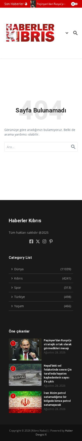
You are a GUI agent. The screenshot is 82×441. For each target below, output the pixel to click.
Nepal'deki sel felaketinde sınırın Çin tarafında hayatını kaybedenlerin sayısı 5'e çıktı (58, 373)
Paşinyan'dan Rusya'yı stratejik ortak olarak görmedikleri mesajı (58, 344)
